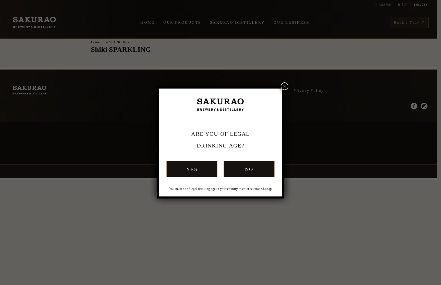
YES (192, 169)
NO (249, 169)
